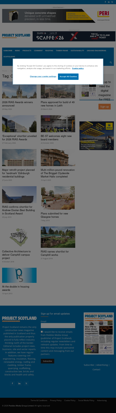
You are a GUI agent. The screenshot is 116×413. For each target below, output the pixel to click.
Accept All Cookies (68, 77)
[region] (58, 72)
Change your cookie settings (43, 76)
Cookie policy (78, 68)
